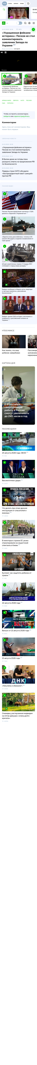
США (3, 103)
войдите (7, 116)
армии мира (6, 100)
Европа (15, 100)
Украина (10, 103)
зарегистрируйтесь (21, 116)
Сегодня (17, 49)
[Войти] (29, 23)
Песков (29, 100)
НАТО (22, 100)
